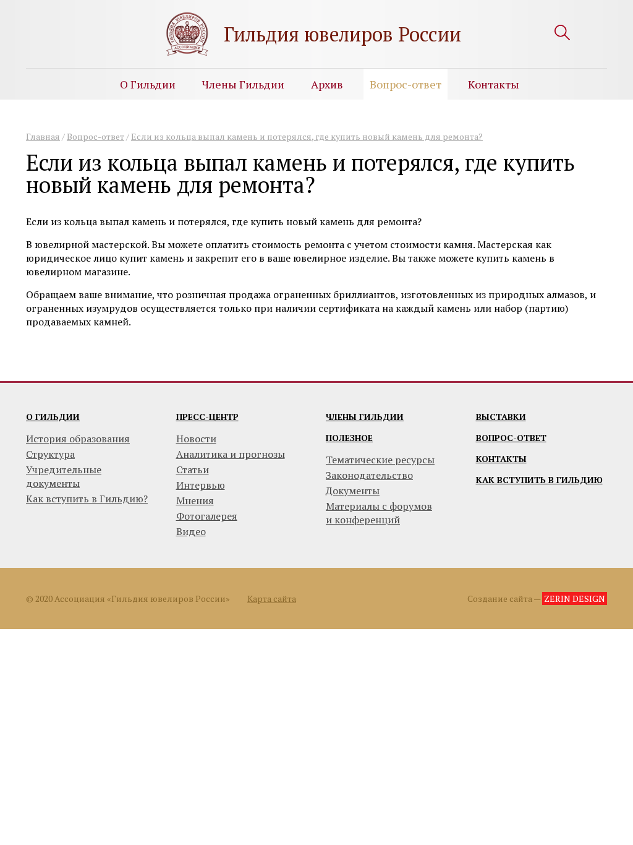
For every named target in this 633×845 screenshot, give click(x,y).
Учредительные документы (63, 476)
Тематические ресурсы (380, 459)
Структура (50, 454)
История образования (78, 438)
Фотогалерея (206, 516)
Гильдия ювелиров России (342, 34)
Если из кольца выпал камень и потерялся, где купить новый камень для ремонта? (307, 136)
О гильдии (53, 416)
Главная (43, 136)
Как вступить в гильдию (539, 480)
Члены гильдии (365, 416)
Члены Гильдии (243, 84)
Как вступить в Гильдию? (87, 498)
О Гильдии (148, 84)
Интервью (200, 485)
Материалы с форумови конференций (379, 512)
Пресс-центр (207, 416)
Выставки (501, 416)
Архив (327, 84)
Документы (353, 490)
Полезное (349, 438)
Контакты (493, 84)
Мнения (195, 500)
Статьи (192, 469)
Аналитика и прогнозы (230, 454)
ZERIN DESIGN (574, 598)
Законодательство (369, 475)
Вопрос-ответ (405, 84)
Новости (196, 438)
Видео (191, 531)
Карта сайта (271, 598)
